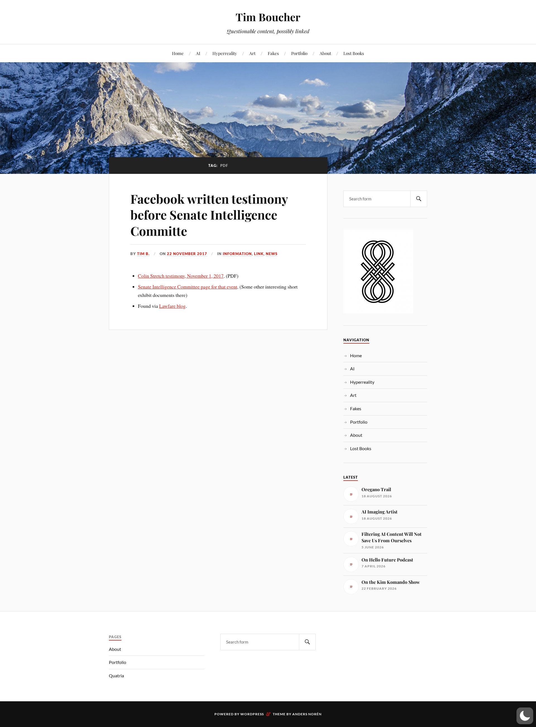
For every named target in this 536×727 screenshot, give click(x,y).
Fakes (273, 53)
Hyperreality (224, 53)
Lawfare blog (172, 306)
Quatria (116, 675)
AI (198, 53)
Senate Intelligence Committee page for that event (187, 286)
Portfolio (299, 53)
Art (252, 53)
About (325, 53)
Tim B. (143, 253)
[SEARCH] (418, 199)
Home (178, 53)
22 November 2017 (187, 253)
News (271, 253)
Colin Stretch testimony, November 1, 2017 (181, 275)
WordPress (252, 714)
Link (259, 253)
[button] (524, 715)
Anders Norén (307, 714)
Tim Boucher (268, 17)
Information (237, 253)
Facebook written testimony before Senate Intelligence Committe (209, 214)
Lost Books (353, 53)
